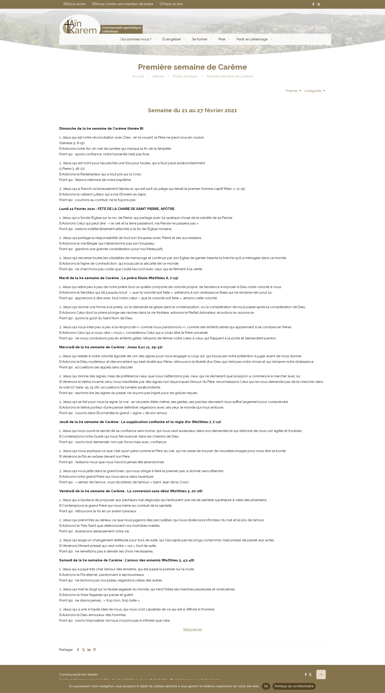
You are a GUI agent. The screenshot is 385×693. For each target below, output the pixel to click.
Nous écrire (77, 4)
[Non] (379, 686)
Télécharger (192, 629)
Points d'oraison (185, 76)
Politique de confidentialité (294, 686)
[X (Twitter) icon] (318, 4)
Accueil (138, 76)
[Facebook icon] (313, 4)
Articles (158, 76)
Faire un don (173, 4)
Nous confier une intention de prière (124, 4)
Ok (266, 686)
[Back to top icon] (321, 674)
